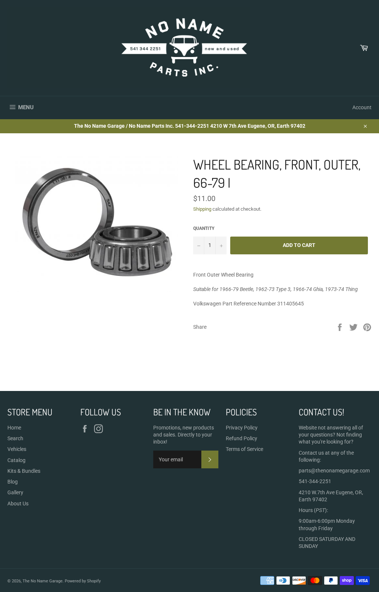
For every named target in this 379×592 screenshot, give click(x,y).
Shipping (202, 209)
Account (362, 107)
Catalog (16, 460)
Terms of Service (244, 449)
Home (14, 428)
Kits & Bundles (23, 471)
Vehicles (16, 449)
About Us (17, 503)
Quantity (203, 228)
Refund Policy (241, 438)
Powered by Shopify (83, 581)
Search (15, 438)
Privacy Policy (242, 428)
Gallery (15, 492)
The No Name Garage (43, 581)
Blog (12, 482)
